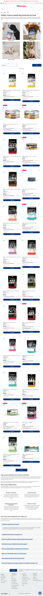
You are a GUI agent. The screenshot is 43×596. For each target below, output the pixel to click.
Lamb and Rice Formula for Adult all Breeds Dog (11, 190)
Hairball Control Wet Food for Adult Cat (11, 422)
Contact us (13, 575)
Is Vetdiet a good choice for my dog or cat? (12, 534)
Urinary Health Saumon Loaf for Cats (10, 124)
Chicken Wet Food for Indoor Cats (29, 156)
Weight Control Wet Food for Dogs (29, 223)
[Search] (40, 9)
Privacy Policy (14, 582)
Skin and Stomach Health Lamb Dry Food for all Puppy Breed (12, 356)
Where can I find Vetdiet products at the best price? (14, 553)
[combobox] (21, 9)
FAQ (12, 577)
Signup (13, 570)
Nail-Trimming (3, 576)
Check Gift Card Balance (37, 580)
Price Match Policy (15, 588)
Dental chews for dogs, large (28, 355)
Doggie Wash (3, 577)
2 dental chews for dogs (27, 454)
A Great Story (24, 575)
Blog (23, 585)
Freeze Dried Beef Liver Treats (28, 322)
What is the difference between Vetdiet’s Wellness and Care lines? (17, 539)
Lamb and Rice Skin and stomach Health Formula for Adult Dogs (11, 455)
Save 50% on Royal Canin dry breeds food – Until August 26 (21, 1)
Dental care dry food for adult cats (10, 389)
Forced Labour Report (15, 585)
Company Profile (25, 577)
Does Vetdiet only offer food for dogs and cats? (13, 558)
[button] (6, 3)
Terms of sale (24, 580)
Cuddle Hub (3, 582)
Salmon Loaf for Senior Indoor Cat (29, 189)
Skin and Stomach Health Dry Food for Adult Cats (12, 258)
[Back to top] (9, 594)
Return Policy (14, 578)
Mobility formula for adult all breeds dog (30, 257)
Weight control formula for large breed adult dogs (11, 224)
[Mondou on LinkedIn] (4, 593)
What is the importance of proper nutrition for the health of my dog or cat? (20, 563)
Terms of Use (24, 582)
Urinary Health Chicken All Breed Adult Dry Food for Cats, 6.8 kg (30, 91)
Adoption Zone (35, 578)
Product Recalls (14, 586)
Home (1, 12)
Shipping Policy (14, 580)
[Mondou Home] (21, 6)
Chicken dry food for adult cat (28, 290)
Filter (37, 65)
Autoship (34, 577)
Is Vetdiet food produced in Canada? (10, 524)
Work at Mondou (25, 583)
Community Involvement (26, 578)
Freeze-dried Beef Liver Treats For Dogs (11, 290)
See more (21, 470)
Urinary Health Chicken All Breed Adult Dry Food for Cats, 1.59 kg (11, 91)
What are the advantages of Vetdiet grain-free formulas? (15, 548)
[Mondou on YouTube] (5, 593)
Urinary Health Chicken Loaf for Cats (29, 124)
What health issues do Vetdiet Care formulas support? (14, 544)
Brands (5, 12)
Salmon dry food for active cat (9, 322)
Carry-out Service (4, 580)
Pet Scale (2, 579)
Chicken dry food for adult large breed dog (11, 156)
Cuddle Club (35, 575)
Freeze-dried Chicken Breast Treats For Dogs (30, 390)
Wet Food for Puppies (27, 422)
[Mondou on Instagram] (1, 593)
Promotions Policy (15, 583)
